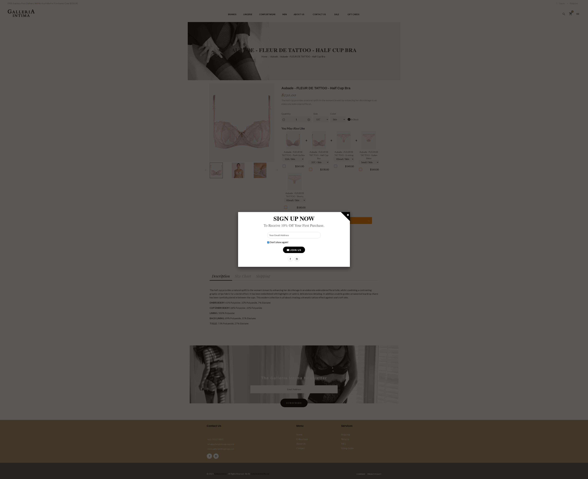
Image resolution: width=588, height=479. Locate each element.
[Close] (348, 215)
